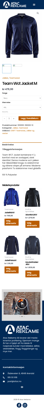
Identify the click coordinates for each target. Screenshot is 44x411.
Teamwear (14, 78)
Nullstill (5, 112)
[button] (34, 4)
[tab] (22, 144)
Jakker (5, 78)
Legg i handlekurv (29, 118)
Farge (4, 93)
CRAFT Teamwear (17, 130)
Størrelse (6, 102)
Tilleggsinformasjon (12, 149)
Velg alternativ (11, 222)
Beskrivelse (8, 144)
